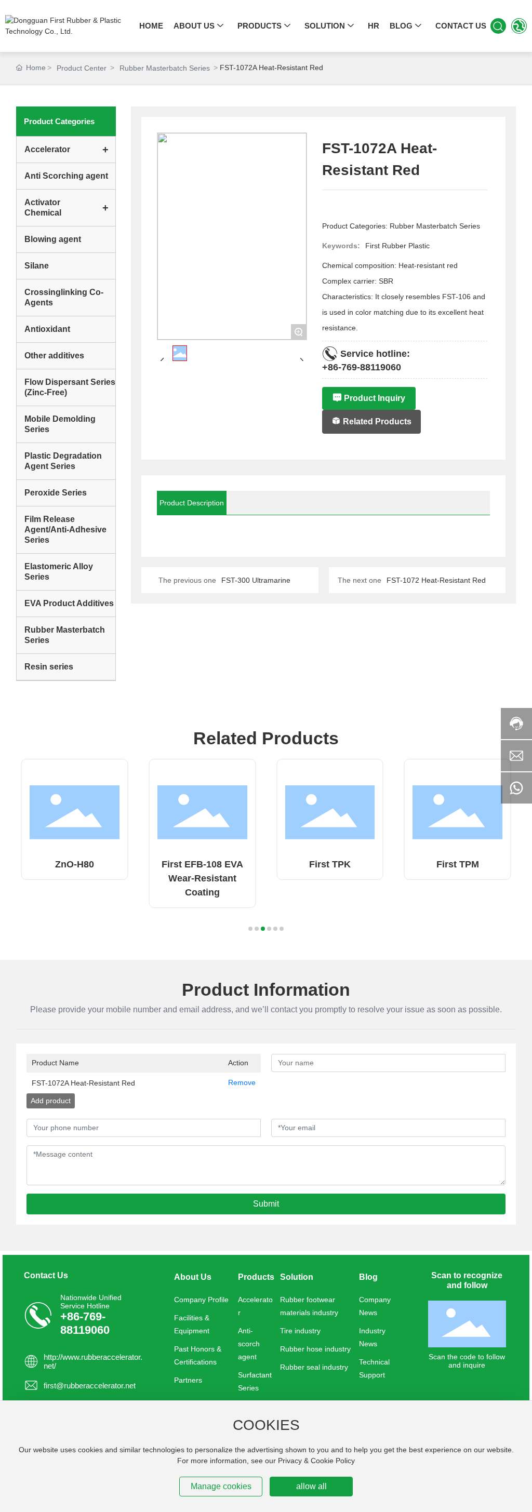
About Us (192, 1276)
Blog (368, 1276)
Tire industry (300, 1331)
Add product (51, 1100)
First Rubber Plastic (397, 246)
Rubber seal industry (314, 1367)
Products (256, 1276)
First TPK (330, 864)
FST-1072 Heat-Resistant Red (436, 580)
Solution (296, 1276)
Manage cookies (221, 1486)
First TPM (457, 864)
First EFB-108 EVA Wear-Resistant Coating (202, 878)
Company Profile (201, 1299)
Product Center (82, 68)
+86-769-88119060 (361, 367)
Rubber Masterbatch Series (164, 68)
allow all (311, 1486)
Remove (242, 1082)
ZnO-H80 (74, 864)
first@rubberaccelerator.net (90, 1385)
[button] (250, 929)
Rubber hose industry (315, 1349)
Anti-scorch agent (249, 1344)
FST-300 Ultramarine (255, 580)
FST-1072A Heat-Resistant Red (83, 1083)
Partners (188, 1380)
